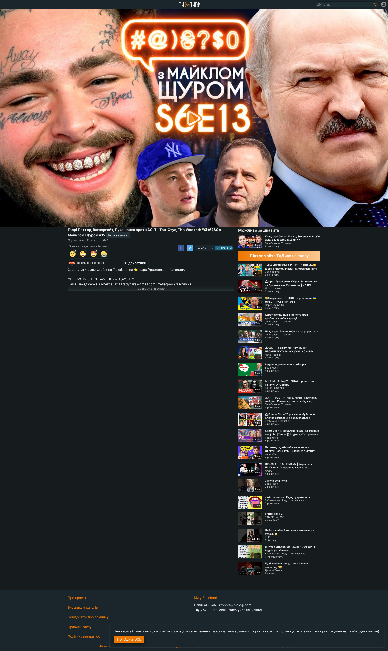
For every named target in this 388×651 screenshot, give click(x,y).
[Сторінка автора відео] (72, 263)
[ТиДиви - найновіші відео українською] (190, 5)
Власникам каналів (83, 607)
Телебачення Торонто (90, 262)
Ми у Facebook (206, 598)
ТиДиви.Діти (106, 646)
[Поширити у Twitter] (190, 248)
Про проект (77, 598)
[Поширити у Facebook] (181, 248)
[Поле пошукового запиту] (374, 4)
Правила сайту (80, 627)
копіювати (224, 248)
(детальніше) (368, 631)
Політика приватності (85, 636)
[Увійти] (383, 4)
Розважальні (118, 235)
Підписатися (135, 263)
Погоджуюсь (129, 639)
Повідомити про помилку (88, 617)
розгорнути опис (151, 288)
